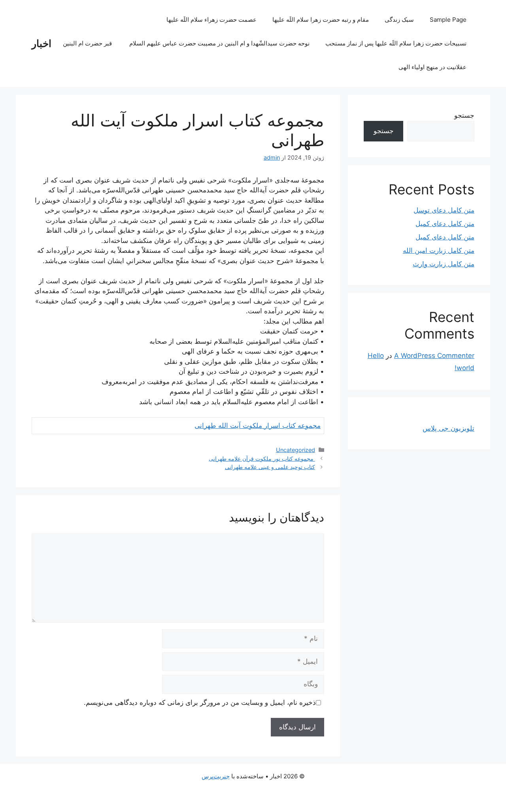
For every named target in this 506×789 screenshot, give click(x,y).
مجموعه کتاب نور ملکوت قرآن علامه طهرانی (262, 458)
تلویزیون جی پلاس (448, 428)
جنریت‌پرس (216, 776)
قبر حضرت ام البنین (88, 43)
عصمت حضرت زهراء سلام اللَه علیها (211, 19)
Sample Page (448, 19)
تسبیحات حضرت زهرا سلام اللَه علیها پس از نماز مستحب (395, 43)
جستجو (464, 115)
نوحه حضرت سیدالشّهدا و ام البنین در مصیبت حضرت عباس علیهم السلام (219, 43)
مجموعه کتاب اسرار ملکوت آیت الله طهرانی (257, 425)
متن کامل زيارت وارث (443, 264)
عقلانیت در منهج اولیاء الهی (432, 67)
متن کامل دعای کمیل (444, 224)
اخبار (41, 43)
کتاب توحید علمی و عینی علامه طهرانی (270, 466)
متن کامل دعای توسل (443, 210)
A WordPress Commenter (434, 356)
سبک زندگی (399, 19)
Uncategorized (295, 449)
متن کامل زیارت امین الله (438, 250)
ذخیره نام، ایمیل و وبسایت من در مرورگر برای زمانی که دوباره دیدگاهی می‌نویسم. (200, 702)
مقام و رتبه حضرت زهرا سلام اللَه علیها (320, 19)
